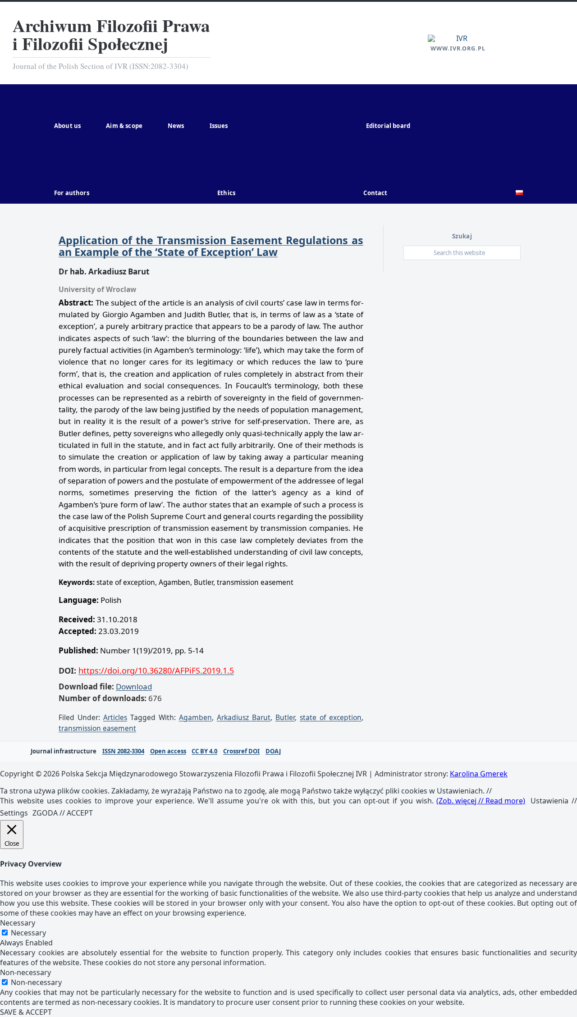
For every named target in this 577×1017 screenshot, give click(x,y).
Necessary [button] (17, 923)
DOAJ (273, 751)
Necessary (28, 933)
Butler (285, 717)
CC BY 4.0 (204, 751)
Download (134, 686)
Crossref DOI (241, 751)
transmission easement (97, 728)
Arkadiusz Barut (243, 717)
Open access (168, 751)
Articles (115, 717)
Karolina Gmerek (479, 774)
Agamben (195, 717)
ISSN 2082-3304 (123, 751)
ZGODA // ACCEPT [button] (62, 813)
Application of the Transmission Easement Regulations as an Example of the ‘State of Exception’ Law (211, 246)
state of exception (331, 717)
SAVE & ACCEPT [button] (26, 1012)
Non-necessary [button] (25, 972)
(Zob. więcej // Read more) (480, 801)
